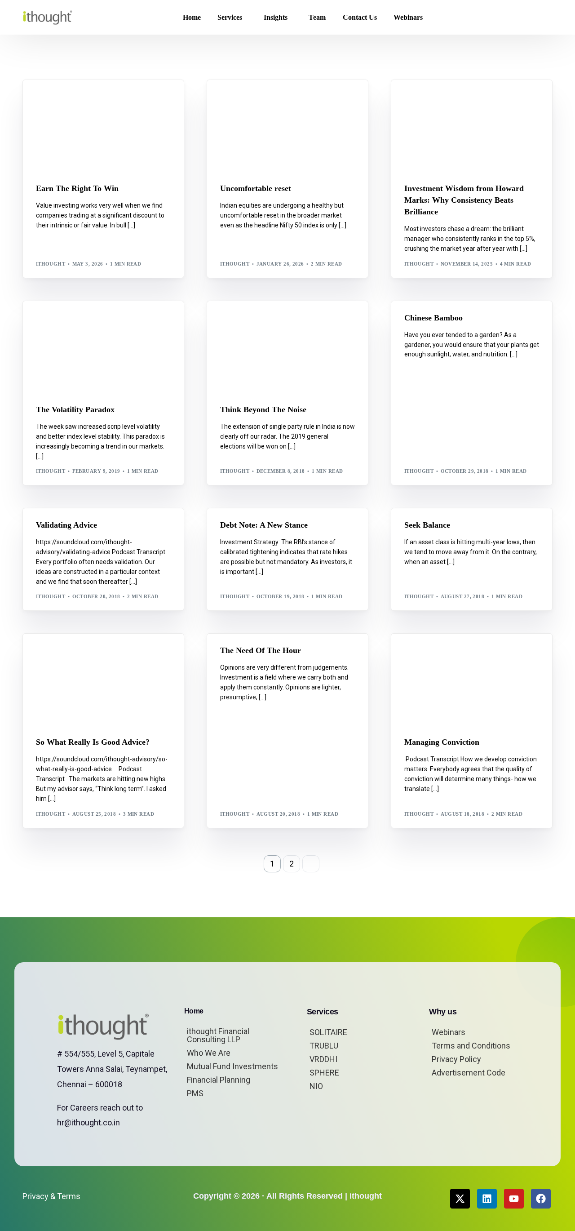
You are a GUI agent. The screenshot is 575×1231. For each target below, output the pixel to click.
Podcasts (73, 653)
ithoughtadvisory (435, 326)
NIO (316, 1086)
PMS (195, 1093)
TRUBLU (324, 1045)
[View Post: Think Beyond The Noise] (287, 347)
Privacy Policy (456, 1059)
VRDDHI (323, 1059)
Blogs (48, 99)
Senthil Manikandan (274, 99)
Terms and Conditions (471, 1045)
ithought (51, 264)
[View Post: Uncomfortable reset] (287, 126)
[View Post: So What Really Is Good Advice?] (103, 679)
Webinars (448, 1032)
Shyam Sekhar (124, 99)
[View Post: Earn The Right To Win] (103, 126)
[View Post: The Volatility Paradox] (103, 347)
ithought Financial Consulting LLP (218, 1035)
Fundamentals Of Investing (469, 320)
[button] (538, 17)
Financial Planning (218, 1079)
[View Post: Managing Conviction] (471, 679)
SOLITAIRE (328, 1032)
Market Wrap (79, 99)
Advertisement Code (468, 1072)
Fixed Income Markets (93, 320)
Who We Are (208, 1053)
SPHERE (324, 1072)
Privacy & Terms (51, 1196)
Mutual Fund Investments (232, 1066)
